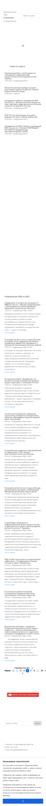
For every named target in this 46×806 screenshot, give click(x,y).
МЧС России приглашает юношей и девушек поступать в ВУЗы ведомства (21, 116)
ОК (23, 801)
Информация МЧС (21, 81)
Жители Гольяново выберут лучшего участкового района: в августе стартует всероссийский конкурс (22, 90)
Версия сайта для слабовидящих (25, 695)
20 (42, 670)
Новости (17, 93)
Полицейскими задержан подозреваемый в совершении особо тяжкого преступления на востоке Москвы (23, 452)
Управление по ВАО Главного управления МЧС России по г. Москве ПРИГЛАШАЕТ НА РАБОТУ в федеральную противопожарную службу (23, 129)
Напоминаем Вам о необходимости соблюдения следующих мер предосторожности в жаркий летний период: (20, 76)
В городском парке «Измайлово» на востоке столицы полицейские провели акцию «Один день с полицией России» (22, 381)
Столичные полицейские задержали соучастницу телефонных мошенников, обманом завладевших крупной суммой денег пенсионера (22, 416)
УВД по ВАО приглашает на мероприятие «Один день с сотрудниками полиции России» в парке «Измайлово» (23, 561)
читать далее (10, 333)
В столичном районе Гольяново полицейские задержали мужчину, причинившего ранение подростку (20, 593)
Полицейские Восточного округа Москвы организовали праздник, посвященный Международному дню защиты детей (23, 490)
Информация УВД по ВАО (22, 310)
